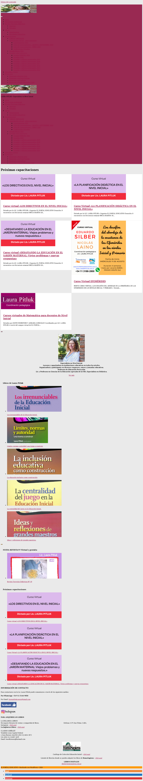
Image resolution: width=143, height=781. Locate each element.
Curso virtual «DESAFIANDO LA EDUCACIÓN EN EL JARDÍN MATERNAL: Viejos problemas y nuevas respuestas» (33, 255)
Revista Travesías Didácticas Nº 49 (19, 582)
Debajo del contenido (8, 2)
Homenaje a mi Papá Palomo (19, 78)
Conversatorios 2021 (20, 43)
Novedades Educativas (17, 34)
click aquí (13, 725)
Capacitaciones (10, 36)
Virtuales (12, 28)
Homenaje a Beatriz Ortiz (18, 76)
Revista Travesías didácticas (15, 24)
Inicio (7, 20)
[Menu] (2, 16)
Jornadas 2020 (18, 57)
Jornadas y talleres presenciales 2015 (26, 68)
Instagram (8, 778)
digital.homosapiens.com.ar (71, 764)
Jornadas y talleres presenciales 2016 (26, 66)
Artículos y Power (11, 72)
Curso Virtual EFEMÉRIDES (90, 281)
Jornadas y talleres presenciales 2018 (26, 61)
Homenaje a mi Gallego (17, 80)
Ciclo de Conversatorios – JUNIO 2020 (27, 47)
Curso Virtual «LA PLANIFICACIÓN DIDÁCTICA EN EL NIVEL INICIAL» (32, 652)
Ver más (71, 375)
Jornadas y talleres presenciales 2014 (26, 70)
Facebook (8, 775)
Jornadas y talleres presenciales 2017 (26, 64)
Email (7, 771)
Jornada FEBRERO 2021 (21, 55)
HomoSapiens (14, 32)
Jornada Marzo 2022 (16, 51)
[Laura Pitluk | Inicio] (19, 12)
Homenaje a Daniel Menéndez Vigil (21, 82)
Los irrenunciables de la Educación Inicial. (22, 415)
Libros (7, 30)
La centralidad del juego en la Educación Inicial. (24, 509)
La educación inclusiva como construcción (22, 477)
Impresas (12, 26)
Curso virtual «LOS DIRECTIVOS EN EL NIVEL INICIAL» (35, 205)
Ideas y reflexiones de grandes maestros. (21, 540)
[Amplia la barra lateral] (2, 331)
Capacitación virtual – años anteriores (23, 40)
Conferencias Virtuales (21, 49)
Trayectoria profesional (13, 22)
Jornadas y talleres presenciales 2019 (26, 59)
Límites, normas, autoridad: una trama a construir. (25, 446)
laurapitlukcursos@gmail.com (19, 699)
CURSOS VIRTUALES (16, 38)
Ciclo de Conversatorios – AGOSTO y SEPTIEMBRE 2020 (33, 45)
